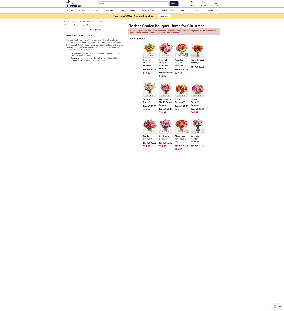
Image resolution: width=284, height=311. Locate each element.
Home (66, 21)
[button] (70, 11)
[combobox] (133, 4)
